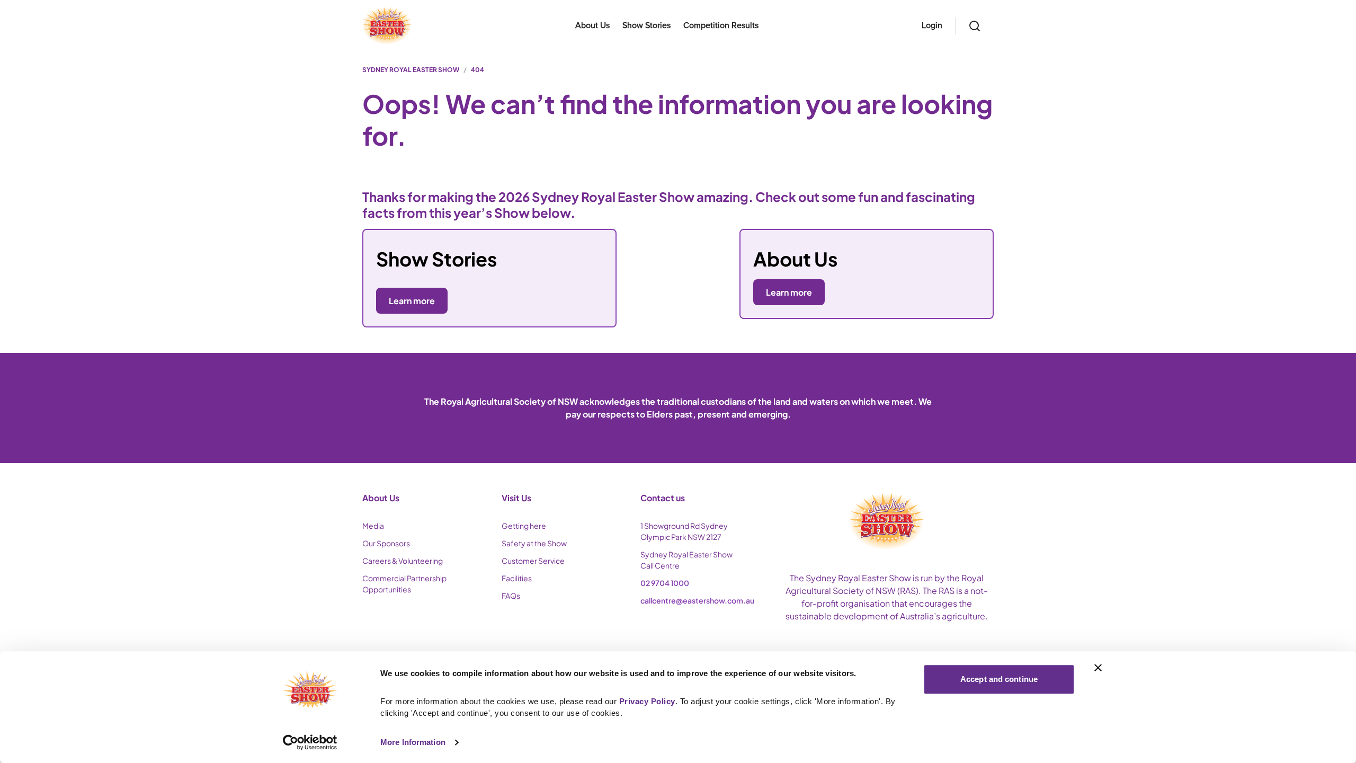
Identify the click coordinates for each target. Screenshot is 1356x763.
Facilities (517, 578)
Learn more (789, 292)
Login (932, 25)
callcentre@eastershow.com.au (697, 600)
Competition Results (721, 25)
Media (373, 525)
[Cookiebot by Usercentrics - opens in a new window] (310, 742)
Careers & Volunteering (402, 560)
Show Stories (646, 25)
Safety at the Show (534, 543)
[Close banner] (1098, 667)
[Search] (974, 26)
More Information (412, 742)
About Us (592, 25)
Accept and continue (999, 679)
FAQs (511, 595)
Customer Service (533, 560)
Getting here (524, 525)
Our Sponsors (386, 543)
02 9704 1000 (664, 583)
